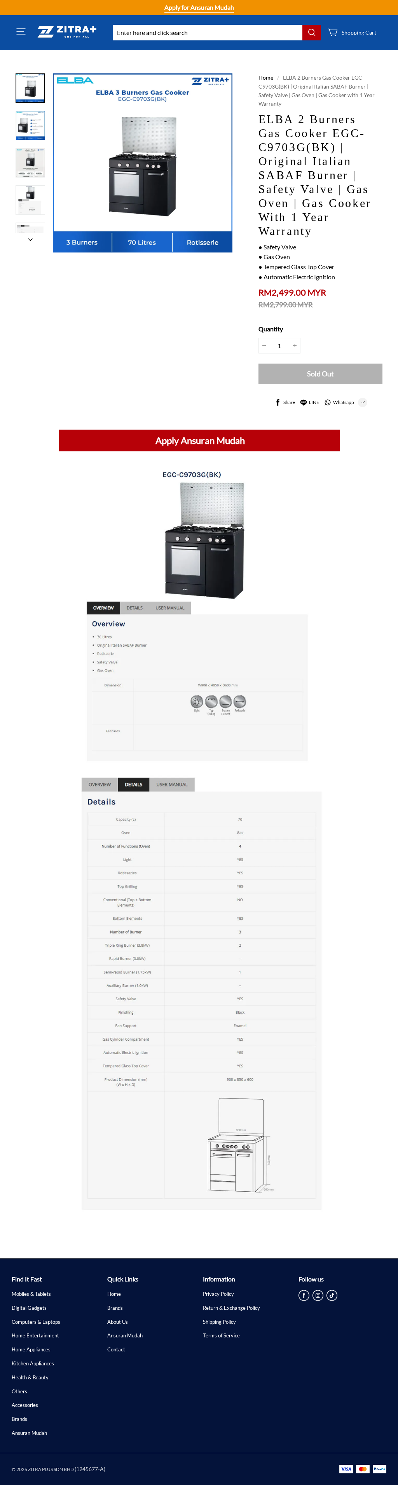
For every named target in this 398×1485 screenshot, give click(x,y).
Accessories (25, 1405)
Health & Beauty (30, 1377)
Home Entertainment (35, 1335)
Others (19, 1391)
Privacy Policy (218, 1294)
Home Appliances (31, 1349)
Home (265, 77)
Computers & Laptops (36, 1322)
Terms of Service (221, 1335)
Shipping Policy (219, 1322)
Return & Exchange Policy (231, 1308)
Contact (116, 1349)
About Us (117, 1322)
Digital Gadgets (29, 1308)
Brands (19, 1419)
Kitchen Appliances (33, 1363)
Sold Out (320, 373)
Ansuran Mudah (29, 1433)
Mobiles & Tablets (31, 1294)
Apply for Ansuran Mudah (199, 7)
